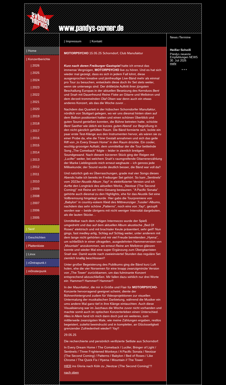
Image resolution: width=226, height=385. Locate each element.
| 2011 (35, 174)
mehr (173, 63)
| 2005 (35, 217)
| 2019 (35, 116)
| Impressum (72, 41)
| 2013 (35, 159)
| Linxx (30, 254)
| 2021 (35, 101)
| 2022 (35, 94)
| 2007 (35, 203)
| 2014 (35, 152)
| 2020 (35, 109)
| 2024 (35, 80)
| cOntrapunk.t (36, 262)
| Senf (30, 229)
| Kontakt (96, 41)
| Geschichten (35, 237)
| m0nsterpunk (36, 271)
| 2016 (35, 137)
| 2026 (35, 65)
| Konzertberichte (38, 59)
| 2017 (35, 130)
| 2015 (35, 145)
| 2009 (35, 188)
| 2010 (35, 181)
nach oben (71, 372)
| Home (31, 50)
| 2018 (35, 123)
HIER (67, 366)
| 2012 (35, 167)
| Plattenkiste (35, 245)
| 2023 (35, 87)
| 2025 (35, 72)
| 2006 (35, 210)
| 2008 (35, 195)
